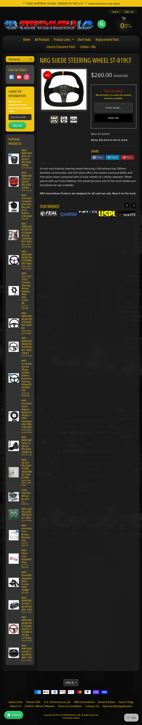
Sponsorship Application (117, 706)
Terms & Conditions (70, 706)
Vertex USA (33, 701)
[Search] (101, 24)
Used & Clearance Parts (61, 46)
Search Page (126, 701)
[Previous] (127, 205)
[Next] (133, 205)
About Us (15, 706)
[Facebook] (11, 77)
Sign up (129, 11)
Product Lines (64, 40)
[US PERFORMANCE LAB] (49, 24)
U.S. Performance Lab (57, 701)
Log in (115, 11)
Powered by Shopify (71, 718)
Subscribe (17, 125)
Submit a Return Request (40, 706)
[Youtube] (19, 77)
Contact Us (92, 706)
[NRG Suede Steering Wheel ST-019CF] (54, 119)
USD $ (69, 682)
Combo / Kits (88, 46)
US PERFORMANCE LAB (69, 715)
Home (26, 39)
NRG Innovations (84, 701)
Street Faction (106, 701)
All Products (42, 39)
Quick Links (15, 701)
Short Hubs (84, 39)
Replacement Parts (107, 39)
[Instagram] (26, 77)
